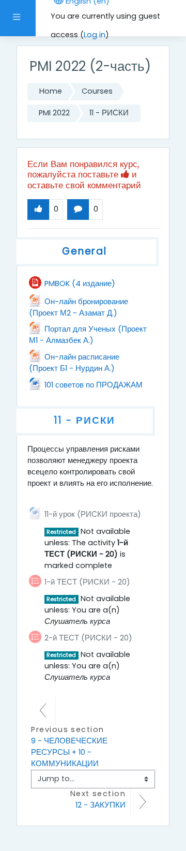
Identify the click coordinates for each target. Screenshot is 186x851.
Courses (97, 91)
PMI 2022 (54, 113)
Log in (94, 34)
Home (50, 91)
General (84, 251)
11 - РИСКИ (109, 113)
